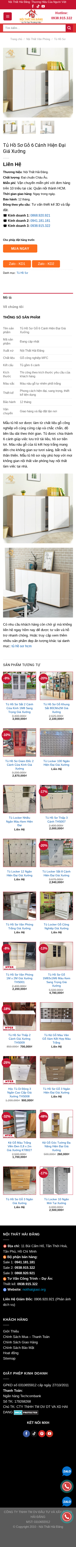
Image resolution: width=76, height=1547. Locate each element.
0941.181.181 (40, 220)
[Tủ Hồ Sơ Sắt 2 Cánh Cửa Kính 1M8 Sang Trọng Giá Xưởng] (19, 686)
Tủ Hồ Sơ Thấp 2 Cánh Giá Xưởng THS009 (19, 1038)
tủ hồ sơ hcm (22, 646)
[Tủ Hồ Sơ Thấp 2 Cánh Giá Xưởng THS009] (19, 1016)
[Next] (66, 83)
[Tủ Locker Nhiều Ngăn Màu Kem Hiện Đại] (19, 799)
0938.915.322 (40, 225)
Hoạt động (10, 1353)
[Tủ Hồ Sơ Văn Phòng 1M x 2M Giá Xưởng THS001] (19, 956)
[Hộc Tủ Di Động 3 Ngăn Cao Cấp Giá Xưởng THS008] (19, 1070)
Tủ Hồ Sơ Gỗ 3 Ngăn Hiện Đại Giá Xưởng (56, 1090)
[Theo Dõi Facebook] (32, 6)
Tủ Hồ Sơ (60, 39)
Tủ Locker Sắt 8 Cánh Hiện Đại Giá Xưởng (56, 873)
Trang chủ (16, 39)
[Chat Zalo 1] (67, 1471)
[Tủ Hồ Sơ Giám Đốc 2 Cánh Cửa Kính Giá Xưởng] (19, 742)
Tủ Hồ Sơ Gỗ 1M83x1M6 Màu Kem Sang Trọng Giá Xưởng (56, 980)
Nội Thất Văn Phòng (38, 39)
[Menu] (7, 16)
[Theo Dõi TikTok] (38, 6)
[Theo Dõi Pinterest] (41, 1433)
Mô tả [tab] (7, 297)
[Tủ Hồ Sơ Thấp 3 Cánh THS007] (56, 799)
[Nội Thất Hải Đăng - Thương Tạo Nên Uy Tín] (31, 16)
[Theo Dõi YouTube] (43, 6)
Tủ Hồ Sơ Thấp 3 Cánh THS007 (56, 819)
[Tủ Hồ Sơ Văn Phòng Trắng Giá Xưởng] (19, 906)
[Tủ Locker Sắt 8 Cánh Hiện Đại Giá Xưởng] (56, 853)
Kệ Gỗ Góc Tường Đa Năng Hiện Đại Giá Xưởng (56, 1146)
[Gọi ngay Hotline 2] (67, 1516)
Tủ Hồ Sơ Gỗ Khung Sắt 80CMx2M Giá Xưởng (56, 708)
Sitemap (9, 1358)
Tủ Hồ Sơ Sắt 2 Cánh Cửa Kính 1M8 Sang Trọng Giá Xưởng (19, 708)
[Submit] (69, 28)
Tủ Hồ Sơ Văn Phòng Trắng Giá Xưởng (19, 926)
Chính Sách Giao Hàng (20, 1342)
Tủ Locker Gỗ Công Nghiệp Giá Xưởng (56, 926)
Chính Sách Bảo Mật (18, 1348)
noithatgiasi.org (34, 1289)
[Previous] (9, 83)
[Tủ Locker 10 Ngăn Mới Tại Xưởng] (56, 1180)
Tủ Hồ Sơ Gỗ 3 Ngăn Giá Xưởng (19, 1201)
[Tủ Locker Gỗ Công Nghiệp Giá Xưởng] (56, 906)
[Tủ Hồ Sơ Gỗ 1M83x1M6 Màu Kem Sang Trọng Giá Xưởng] (56, 956)
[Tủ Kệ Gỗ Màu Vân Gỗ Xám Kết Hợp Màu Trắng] (56, 1016)
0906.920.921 (44, 1299)
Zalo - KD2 (46, 264)
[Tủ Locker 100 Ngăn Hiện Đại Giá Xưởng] (56, 742)
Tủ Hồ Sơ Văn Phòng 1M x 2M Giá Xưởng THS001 (19, 978)
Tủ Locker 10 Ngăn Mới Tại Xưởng (56, 1201)
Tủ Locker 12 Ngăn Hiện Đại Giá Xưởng (19, 873)
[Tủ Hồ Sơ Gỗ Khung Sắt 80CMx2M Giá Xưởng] (56, 686)
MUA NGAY (20, 248)
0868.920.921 (40, 215)
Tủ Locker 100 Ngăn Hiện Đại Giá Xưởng (56, 763)
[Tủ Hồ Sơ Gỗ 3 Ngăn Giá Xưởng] (19, 1180)
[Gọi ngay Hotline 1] (67, 1486)
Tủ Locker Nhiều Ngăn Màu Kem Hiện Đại (19, 821)
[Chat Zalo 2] (67, 1501)
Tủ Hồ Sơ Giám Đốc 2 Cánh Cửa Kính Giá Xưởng (19, 764)
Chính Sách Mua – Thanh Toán (26, 1337)
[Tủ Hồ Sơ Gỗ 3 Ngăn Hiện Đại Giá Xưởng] (56, 1070)
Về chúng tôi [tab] (13, 307)
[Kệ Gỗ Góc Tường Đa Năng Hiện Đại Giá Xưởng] (56, 1124)
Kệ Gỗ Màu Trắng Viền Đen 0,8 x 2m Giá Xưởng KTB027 (19, 1146)
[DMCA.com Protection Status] (26, 1412)
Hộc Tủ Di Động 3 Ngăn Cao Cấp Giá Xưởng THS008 (19, 1092)
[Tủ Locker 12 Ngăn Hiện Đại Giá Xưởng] (19, 853)
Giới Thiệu (11, 1331)
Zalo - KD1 (17, 264)
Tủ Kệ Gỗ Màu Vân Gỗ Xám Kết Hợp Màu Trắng (56, 1038)
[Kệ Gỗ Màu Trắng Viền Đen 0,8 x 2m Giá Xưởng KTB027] (19, 1124)
